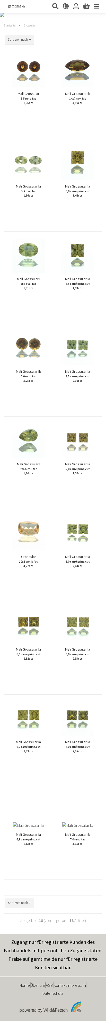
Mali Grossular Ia (28, 190)
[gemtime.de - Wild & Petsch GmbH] (14, 6)
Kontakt (60, 985)
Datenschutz (52, 993)
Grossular (28, 561)
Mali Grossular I (28, 283)
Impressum (76, 985)
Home (25, 985)
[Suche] (55, 6)
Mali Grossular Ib (77, 98)
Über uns (38, 985)
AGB (49, 985)
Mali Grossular (28, 98)
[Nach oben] (92, 1013)
